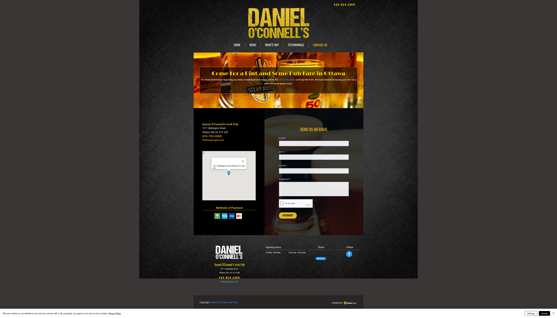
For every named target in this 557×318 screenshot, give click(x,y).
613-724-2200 (229, 278)
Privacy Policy (114, 313)
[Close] (553, 313)
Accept (544, 313)
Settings (531, 313)
